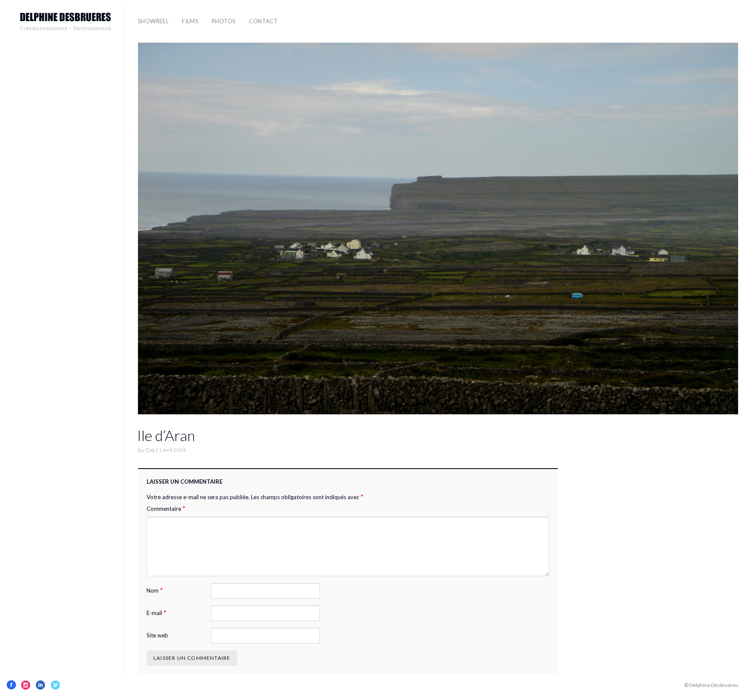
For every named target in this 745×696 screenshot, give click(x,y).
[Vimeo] (55, 685)
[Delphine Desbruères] (65, 17)
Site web (157, 635)
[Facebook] (11, 685)
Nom (155, 590)
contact (263, 21)
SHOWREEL (153, 21)
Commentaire (166, 508)
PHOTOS (223, 21)
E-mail (156, 612)
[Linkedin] (40, 685)
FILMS (190, 21)
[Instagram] (26, 685)
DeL (151, 450)
